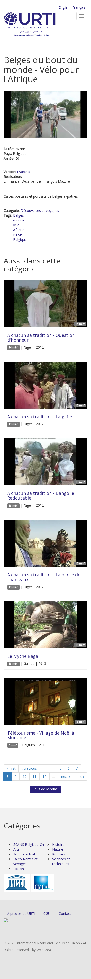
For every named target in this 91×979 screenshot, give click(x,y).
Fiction (18, 868)
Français (78, 7)
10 (24, 776)
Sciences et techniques (61, 861)
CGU (46, 913)
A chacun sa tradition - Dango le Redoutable (40, 495)
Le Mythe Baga (22, 656)
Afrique (18, 230)
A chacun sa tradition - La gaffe (39, 417)
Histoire (58, 844)
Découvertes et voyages (40, 210)
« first (11, 768)
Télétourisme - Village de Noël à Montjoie (40, 735)
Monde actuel (24, 854)
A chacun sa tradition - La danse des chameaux (45, 577)
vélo (16, 225)
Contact (65, 913)
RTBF (17, 234)
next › (65, 776)
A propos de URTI (21, 913)
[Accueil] (37, 24)
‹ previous (29, 768)
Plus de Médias (46, 789)
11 (34, 776)
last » (80, 776)
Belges (18, 215)
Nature (57, 849)
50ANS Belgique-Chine (31, 844)
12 (44, 776)
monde (18, 220)
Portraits (59, 854)
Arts (16, 849)
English (64, 7)
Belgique (20, 239)
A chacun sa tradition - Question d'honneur (41, 337)
